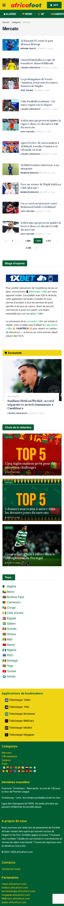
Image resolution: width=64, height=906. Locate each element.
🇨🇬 (19, 767)
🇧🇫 (11, 767)
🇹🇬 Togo (7, 665)
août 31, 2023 (46, 48)
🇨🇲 (15, 767)
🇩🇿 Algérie (9, 14)
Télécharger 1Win (18, 706)
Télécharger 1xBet (19, 699)
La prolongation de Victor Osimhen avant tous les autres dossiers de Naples (39, 83)
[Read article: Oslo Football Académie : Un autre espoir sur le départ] (10, 105)
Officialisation (9, 756)
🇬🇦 (30, 767)
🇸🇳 (19, 771)
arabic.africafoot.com (14, 902)
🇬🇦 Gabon (9, 623)
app (55, 5)
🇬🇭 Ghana (9, 634)
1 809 (27, 240)
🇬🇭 (30, 771)
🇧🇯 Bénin (27, 14)
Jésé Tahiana (27, 90)
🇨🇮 (23, 767)
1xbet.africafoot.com (14, 884)
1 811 (48, 240)
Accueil (5, 22)
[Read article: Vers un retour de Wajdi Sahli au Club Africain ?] (10, 188)
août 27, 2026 (37, 413)
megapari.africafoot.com (16, 895)
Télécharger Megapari (21, 734)
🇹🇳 (27, 771)
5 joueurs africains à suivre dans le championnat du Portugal (30, 556)
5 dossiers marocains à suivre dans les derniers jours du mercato (30, 511)
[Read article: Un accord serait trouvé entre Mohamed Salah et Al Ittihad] (10, 208)
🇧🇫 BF (41, 14)
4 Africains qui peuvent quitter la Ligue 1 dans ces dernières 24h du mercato (41, 124)
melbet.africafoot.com (15, 887)
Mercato (26, 22)
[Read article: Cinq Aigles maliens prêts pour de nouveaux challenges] (32, 455)
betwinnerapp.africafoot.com (18, 891)
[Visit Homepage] (26, 5)
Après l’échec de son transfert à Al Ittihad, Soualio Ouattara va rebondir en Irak (40, 146)
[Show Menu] (4, 5)
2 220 (28, 247)
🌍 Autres (8, 676)
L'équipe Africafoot (31, 67)
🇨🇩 (15, 771)
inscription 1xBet (34, 313)
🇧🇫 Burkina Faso (13, 597)
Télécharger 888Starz (21, 720)
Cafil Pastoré (27, 132)
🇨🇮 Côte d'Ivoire (12, 612)
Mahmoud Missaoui (30, 173)
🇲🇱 (7, 771)
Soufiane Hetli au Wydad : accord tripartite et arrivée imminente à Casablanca (30, 404)
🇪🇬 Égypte (9, 618)
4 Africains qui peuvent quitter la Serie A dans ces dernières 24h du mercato (41, 226)
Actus (9, 437)
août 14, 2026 (13, 563)
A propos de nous (14, 821)
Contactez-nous (11, 869)
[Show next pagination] (36, 248)
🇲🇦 (11, 771)
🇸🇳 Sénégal (10, 660)
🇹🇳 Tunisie (9, 671)
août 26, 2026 (13, 472)
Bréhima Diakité (28, 48)
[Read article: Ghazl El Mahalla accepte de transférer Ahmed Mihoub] (10, 64)
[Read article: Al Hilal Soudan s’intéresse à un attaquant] (10, 169)
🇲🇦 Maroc (8, 644)
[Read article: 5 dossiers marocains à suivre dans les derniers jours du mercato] (32, 500)
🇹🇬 (23, 771)
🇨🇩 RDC (7, 655)
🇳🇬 (34, 767)
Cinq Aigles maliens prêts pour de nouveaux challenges (30, 465)
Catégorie (16, 22)
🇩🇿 (3, 767)
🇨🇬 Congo (9, 607)
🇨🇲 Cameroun (11, 602)
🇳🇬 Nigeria (9, 650)
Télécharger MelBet (20, 727)
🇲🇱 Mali (7, 639)
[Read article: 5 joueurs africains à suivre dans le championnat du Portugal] (32, 545)
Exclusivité (13, 396)
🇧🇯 (7, 767)
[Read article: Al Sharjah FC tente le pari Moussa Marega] (10, 45)
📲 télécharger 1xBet (36, 291)
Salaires (6, 760)
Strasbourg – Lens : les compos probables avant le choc (31, 797)
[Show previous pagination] (6, 241)
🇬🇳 (3, 771)
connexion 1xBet (34, 321)
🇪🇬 (27, 767)
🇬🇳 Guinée (9, 628)
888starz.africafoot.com (16, 898)
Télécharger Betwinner (21, 713)
